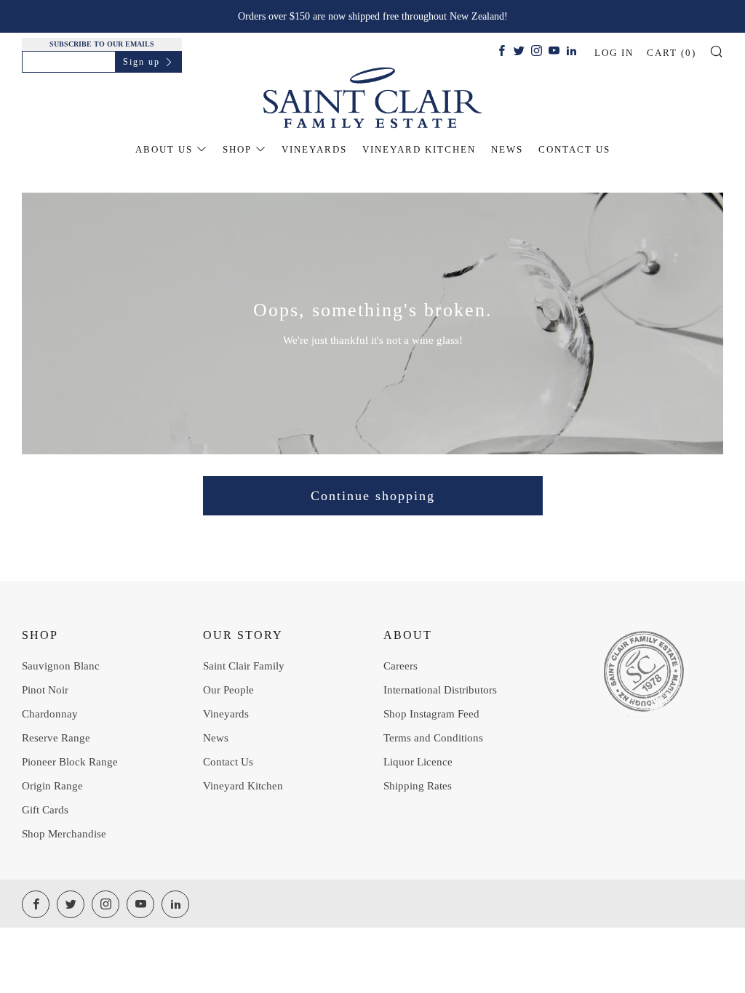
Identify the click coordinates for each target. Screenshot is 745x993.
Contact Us (574, 149)
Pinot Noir (45, 690)
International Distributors (440, 690)
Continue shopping (373, 496)
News (507, 149)
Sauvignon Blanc (61, 666)
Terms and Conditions (433, 738)
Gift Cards (45, 810)
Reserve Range (56, 738)
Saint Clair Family (243, 666)
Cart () (671, 52)
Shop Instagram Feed (431, 714)
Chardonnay (50, 714)
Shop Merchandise (64, 834)
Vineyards (314, 149)
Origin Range (52, 786)
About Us (164, 149)
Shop (237, 149)
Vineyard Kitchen (419, 149)
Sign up (141, 62)
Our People (228, 690)
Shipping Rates (417, 786)
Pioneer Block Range (70, 762)
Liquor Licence (418, 762)
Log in (614, 52)
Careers (400, 666)
